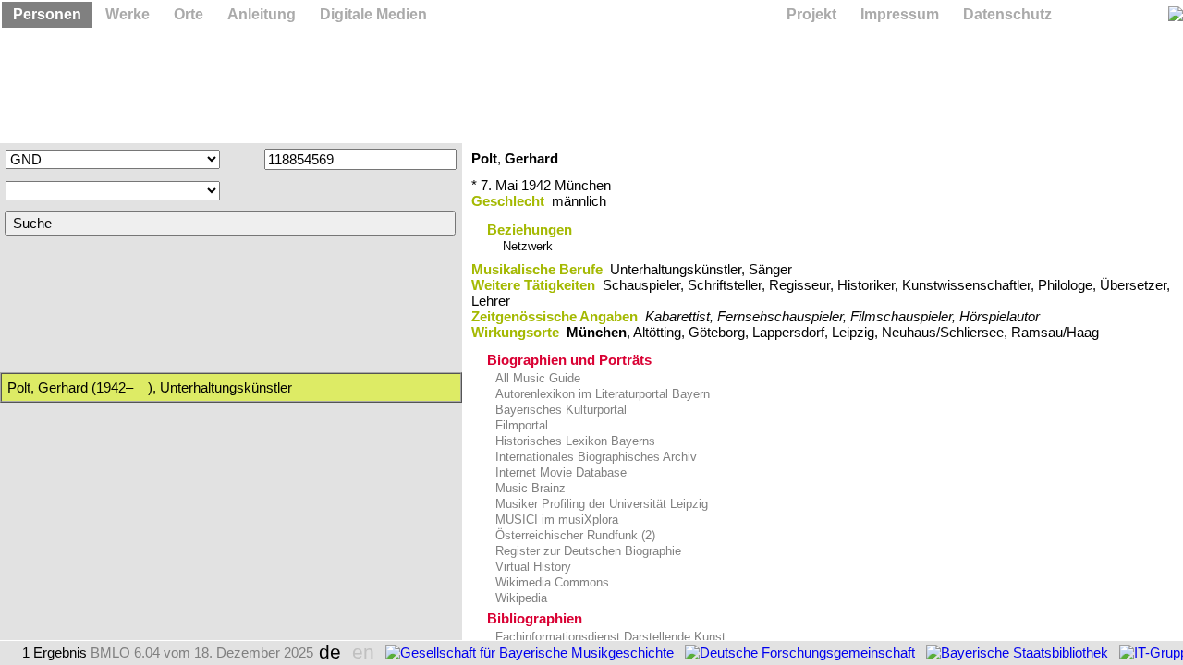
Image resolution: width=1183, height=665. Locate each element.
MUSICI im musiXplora (555, 519)
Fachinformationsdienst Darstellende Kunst (609, 637)
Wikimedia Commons (550, 582)
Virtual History (531, 567)
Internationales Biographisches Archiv (594, 457)
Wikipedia (519, 598)
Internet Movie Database (559, 472)
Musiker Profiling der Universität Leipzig (600, 504)
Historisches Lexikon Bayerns (573, 441)
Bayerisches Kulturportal (559, 410)
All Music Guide (536, 378)
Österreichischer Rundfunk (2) (573, 535)
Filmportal (520, 425)
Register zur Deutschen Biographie (586, 551)
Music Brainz (529, 488)
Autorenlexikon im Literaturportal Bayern (601, 394)
